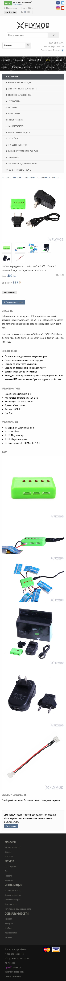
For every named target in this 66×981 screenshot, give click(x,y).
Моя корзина (11, 8)
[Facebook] (58, 2)
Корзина (8, 45)
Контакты (49, 67)
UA (22, 12)
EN (28, 12)
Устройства (13, 139)
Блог (5, 67)
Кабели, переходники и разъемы (23, 151)
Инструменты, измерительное (22, 164)
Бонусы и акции (11, 904)
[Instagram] (58, 7)
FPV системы (14, 101)
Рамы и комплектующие (19, 82)
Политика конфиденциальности (18, 909)
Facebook (8, 937)
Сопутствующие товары (19, 170)
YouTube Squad (11, 933)
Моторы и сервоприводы (20, 95)
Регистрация (17, 4)
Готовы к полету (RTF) (18, 145)
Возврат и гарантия (13, 895)
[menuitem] (6, 60)
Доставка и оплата (21, 67)
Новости (8, 876)
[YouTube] (62, 7)
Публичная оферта (12, 900)
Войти (7, 3)
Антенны (12, 107)
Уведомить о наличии (14, 302)
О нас (37, 67)
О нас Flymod (10, 866)
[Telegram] (62, 2)
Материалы (13, 157)
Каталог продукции (13, 847)
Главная (6, 60)
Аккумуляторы (15, 120)
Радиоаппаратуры (16, 126)
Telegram (8, 919)
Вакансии (9, 880)
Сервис (58, 60)
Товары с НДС (34, 60)
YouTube (8, 928)
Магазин (19, 60)
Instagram (9, 923)
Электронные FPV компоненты (22, 89)
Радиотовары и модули (19, 132)
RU (25, 12)
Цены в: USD (26, 8)
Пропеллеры (14, 114)
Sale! (48, 60)
